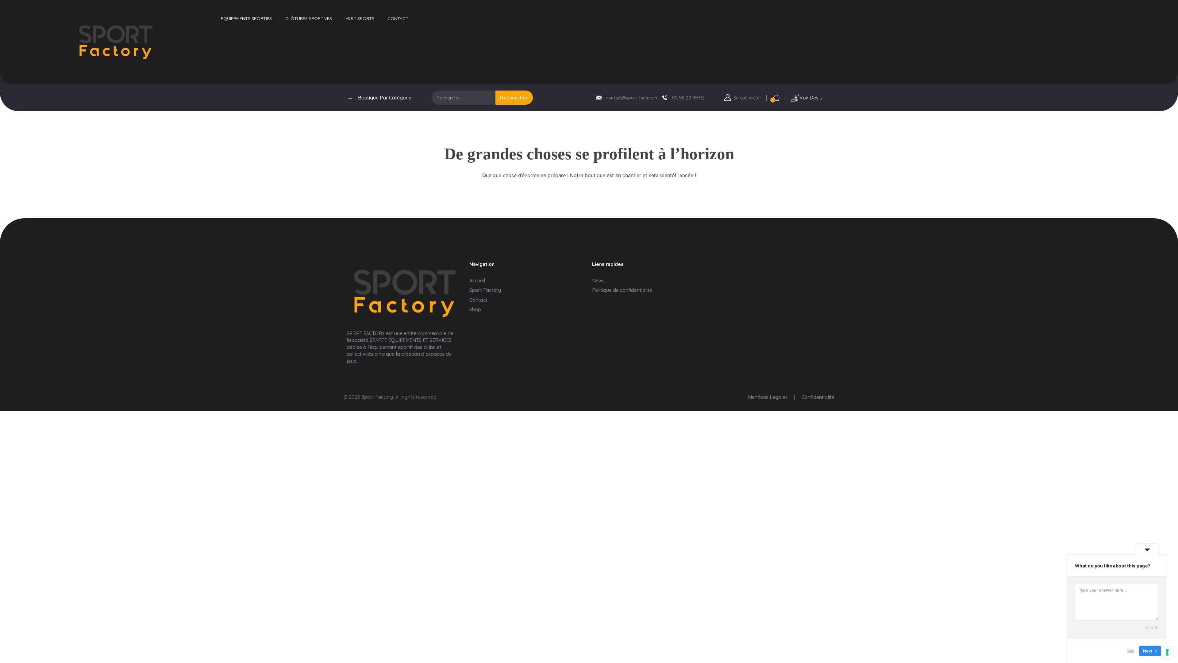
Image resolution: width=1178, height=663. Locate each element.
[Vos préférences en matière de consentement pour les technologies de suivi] (1167, 652)
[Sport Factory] (405, 291)
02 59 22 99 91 (688, 98)
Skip (1130, 650)
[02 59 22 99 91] (665, 97)
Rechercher (514, 98)
